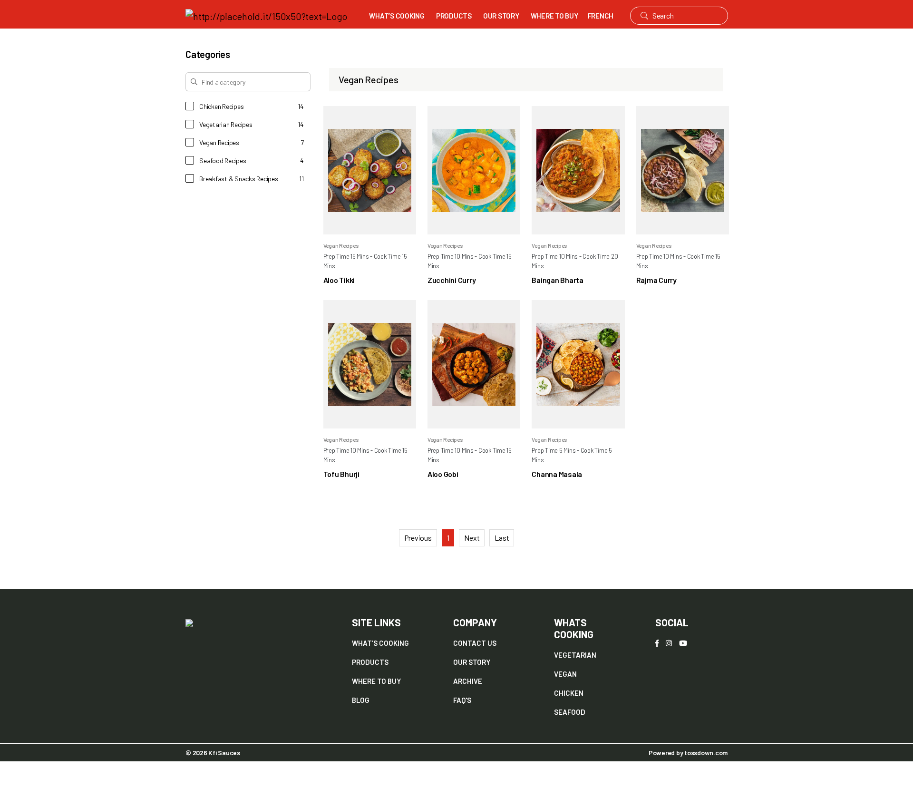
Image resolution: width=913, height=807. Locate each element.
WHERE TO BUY (554, 15)
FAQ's (462, 700)
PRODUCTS (454, 15)
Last (502, 537)
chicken (568, 693)
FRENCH (601, 15)
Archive (467, 681)
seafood (569, 712)
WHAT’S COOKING (397, 15)
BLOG (360, 700)
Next (471, 537)
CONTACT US (474, 643)
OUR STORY (501, 15)
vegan (565, 674)
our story (471, 662)
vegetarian (575, 655)
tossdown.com (706, 753)
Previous (418, 537)
